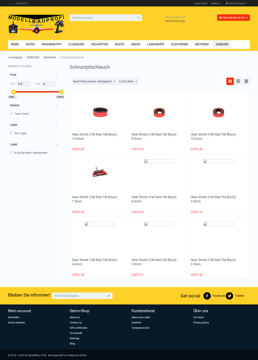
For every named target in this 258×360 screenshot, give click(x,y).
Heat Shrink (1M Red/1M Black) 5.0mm (213, 199)
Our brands (76, 333)
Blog (72, 343)
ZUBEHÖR (33, 57)
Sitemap (74, 338)
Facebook (218, 295)
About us (75, 317)
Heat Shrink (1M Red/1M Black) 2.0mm (213, 262)
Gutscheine (200, 3)
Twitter (239, 295)
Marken (215, 3)
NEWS (15, 44)
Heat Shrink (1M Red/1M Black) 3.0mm (154, 262)
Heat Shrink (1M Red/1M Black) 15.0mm (94, 137)
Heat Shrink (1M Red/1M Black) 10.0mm (213, 137)
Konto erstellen (16, 322)
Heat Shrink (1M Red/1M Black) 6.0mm (154, 199)
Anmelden (14, 317)
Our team (198, 317)
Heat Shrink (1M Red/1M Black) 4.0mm (94, 262)
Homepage (15, 57)
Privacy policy (201, 322)
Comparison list (140, 327)
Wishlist (136, 322)
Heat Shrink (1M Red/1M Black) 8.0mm (154, 137)
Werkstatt (50, 57)
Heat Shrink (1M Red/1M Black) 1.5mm (94, 199)
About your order (141, 317)
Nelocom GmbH (78, 355)
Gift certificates (78, 327)
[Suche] (139, 18)
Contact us (76, 322)
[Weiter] (109, 296)
